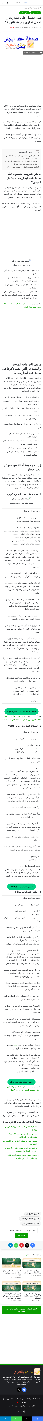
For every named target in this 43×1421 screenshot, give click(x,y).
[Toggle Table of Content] (36, 152)
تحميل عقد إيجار (32, 1214)
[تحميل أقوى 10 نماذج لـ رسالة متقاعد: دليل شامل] (31, 1263)
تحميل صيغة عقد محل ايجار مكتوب (21, 711)
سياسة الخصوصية (12, 1406)
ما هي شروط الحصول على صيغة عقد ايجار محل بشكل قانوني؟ (21, 157)
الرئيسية (37, 8)
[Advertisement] (21, 79)
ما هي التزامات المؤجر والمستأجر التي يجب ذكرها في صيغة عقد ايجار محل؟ (21, 162)
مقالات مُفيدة (28, 8)
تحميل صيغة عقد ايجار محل (21, 1082)
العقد (15, 1045)
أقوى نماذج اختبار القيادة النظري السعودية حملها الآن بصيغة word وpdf (12, 1296)
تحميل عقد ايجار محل (30, 1223)
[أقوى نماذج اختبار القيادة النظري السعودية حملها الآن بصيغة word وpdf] (11, 1286)
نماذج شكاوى (24, 13)
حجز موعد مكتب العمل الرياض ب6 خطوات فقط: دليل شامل (32, 1296)
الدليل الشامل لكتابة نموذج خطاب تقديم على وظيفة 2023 (12, 1273)
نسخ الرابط (21, 1235)
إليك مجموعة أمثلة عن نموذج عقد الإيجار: (22, 167)
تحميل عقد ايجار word (29, 1218)
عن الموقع (23, 1406)
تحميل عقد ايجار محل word (21, 887)
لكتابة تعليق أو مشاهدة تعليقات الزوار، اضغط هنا (21, 1310)
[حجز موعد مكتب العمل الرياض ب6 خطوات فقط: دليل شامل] (31, 1286)
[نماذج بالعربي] (21, 2)
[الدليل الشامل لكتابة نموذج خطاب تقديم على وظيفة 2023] (11, 1263)
